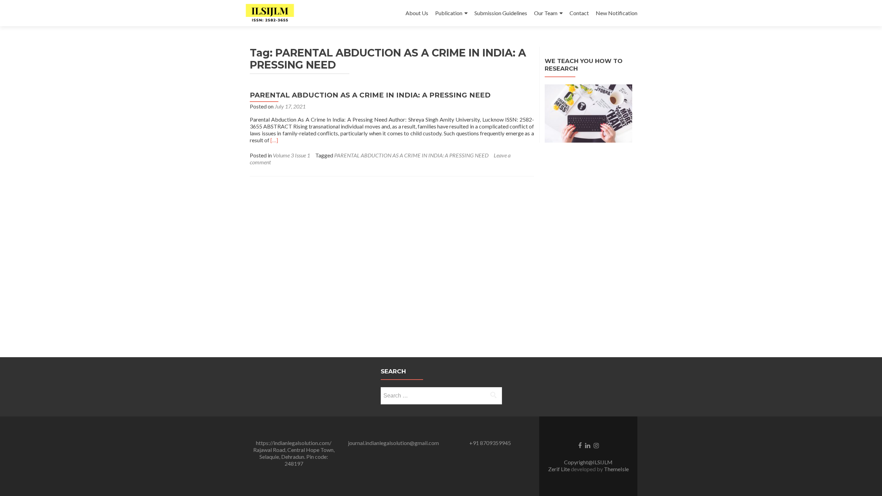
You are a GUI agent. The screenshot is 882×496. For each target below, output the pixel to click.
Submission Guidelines (500, 13)
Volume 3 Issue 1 (291, 155)
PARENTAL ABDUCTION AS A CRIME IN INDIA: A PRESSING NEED (370, 95)
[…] (274, 140)
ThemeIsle (616, 469)
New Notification (616, 13)
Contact (579, 13)
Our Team (545, 13)
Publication (448, 13)
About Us (417, 13)
